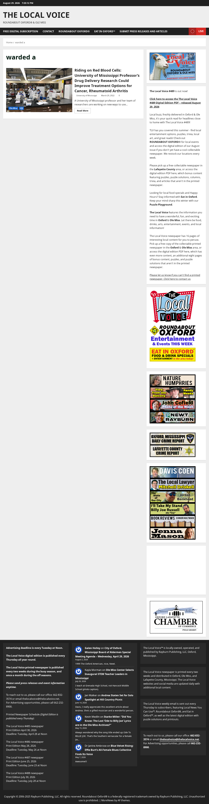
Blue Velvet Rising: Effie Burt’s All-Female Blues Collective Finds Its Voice (104, 750)
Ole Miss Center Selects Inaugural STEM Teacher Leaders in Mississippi (104, 674)
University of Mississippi (86, 95)
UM (21, 108)
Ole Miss (13, 108)
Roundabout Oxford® (74, 31)
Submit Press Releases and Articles (143, 31)
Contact (48, 31)
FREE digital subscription (20, 31)
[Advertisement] (176, 570)
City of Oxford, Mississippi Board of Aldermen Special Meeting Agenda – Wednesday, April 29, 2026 (103, 652)
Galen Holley (92, 648)
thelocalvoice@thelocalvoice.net (179, 739)
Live (201, 31)
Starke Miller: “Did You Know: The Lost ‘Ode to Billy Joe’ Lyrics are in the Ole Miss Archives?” (103, 721)
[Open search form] (185, 31)
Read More (84, 110)
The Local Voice (36, 15)
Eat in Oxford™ (104, 31)
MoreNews (107, 800)
